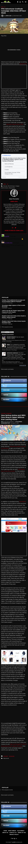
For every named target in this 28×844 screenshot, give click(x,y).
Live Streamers (9, 166)
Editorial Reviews (9, 164)
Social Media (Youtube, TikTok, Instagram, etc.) (12, 173)
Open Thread (12, 830)
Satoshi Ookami (11, 337)
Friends (7, 169)
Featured (3, 413)
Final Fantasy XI (12, 186)
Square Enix (23, 64)
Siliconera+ (20, 830)
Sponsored (8, 413)
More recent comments (7, 369)
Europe (5, 186)
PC (4, 6)
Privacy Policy (14, 834)
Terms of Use (22, 832)
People (3, 332)
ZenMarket (22, 501)
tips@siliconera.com (17, 842)
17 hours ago (20, 362)
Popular (11, 332)
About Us (5, 832)
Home (5, 830)
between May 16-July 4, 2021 (14, 124)
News (2, 6)
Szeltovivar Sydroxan (12, 353)
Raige (8, 344)
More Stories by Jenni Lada (14, 230)
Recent (7, 332)
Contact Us (13, 832)
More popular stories (7, 327)
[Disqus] (14, 252)
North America (5, 187)
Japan (18, 186)
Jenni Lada (8, 15)
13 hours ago (9, 341)
